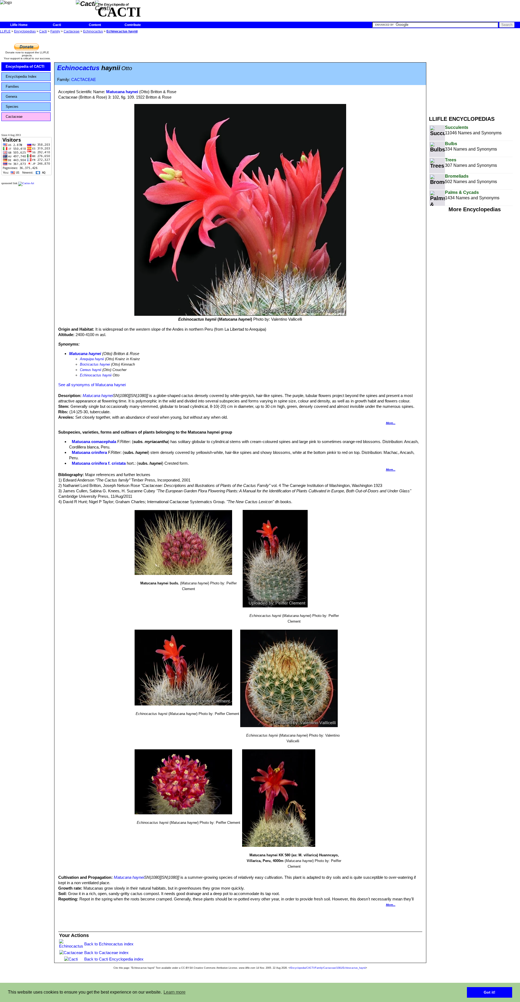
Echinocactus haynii (122, 31)
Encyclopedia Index (21, 76)
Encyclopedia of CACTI (25, 66)
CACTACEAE (83, 79)
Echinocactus (93, 31)
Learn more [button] (175, 992)
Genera (11, 97)
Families (12, 86)
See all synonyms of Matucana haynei (92, 384)
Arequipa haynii (92, 359)
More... (390, 423)
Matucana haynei (122, 91)
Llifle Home (19, 25)
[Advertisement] (474, 72)
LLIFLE (5, 31)
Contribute (133, 25)
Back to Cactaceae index (106, 952)
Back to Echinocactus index (109, 944)
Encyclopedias (25, 31)
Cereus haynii (90, 370)
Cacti (57, 25)
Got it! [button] (489, 992)
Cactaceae (72, 31)
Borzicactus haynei (95, 364)
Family (55, 31)
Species (12, 107)
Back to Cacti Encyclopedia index (114, 959)
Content (95, 25)
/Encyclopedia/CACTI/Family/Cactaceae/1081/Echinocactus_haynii (328, 968)
